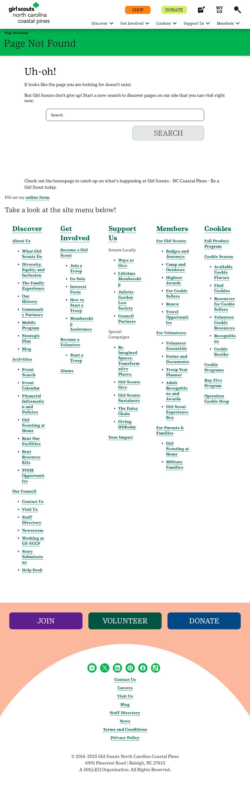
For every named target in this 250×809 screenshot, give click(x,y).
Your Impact (120, 437)
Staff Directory (125, 712)
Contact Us (33, 501)
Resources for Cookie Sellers (224, 304)
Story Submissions (32, 557)
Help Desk (32, 570)
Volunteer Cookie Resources (224, 322)
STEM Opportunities (33, 475)
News (125, 721)
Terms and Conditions (125, 729)
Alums (66, 370)
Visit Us (30, 509)
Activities (22, 359)
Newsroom (32, 530)
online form (37, 197)
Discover (27, 229)
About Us (21, 241)
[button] (201, 12)
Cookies (217, 229)
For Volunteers (171, 333)
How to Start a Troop (77, 305)
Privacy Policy (125, 737)
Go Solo (77, 279)
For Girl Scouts (171, 241)
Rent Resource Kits (31, 457)
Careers (125, 688)
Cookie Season (218, 256)
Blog (26, 349)
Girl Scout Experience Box (177, 412)
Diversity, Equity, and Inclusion (33, 269)
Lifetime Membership (129, 279)
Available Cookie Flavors (223, 272)
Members (172, 229)
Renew (172, 304)
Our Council (24, 491)
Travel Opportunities (177, 317)
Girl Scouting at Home (33, 425)
